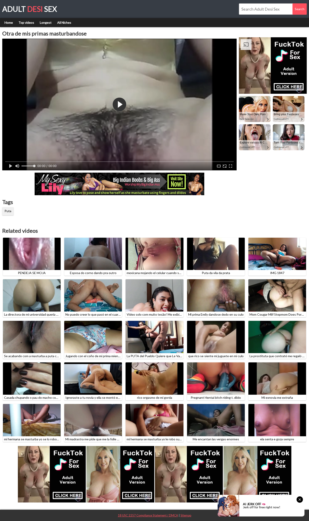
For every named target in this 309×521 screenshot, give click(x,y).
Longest (46, 22)
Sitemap (186, 515)
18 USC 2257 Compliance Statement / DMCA (148, 515)
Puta (8, 211)
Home (9, 22)
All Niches (64, 22)
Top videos (26, 22)
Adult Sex (29, 9)
